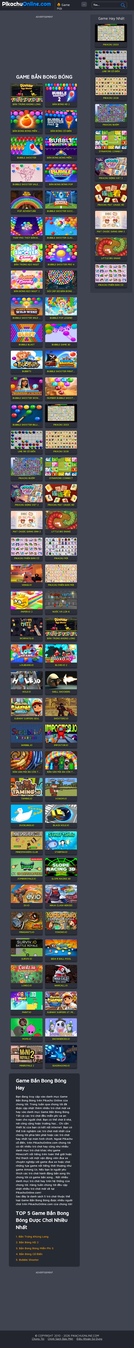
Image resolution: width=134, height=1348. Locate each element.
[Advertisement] (44, 43)
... (84, 3)
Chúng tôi (38, 1338)
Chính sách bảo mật (60, 1338)
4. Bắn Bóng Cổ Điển (29, 1253)
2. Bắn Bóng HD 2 (27, 1242)
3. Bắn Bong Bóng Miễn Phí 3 (34, 1248)
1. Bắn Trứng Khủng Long (32, 1236)
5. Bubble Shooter (27, 1259)
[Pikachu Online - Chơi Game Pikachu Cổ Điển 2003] (26, 7)
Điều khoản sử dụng (89, 1338)
